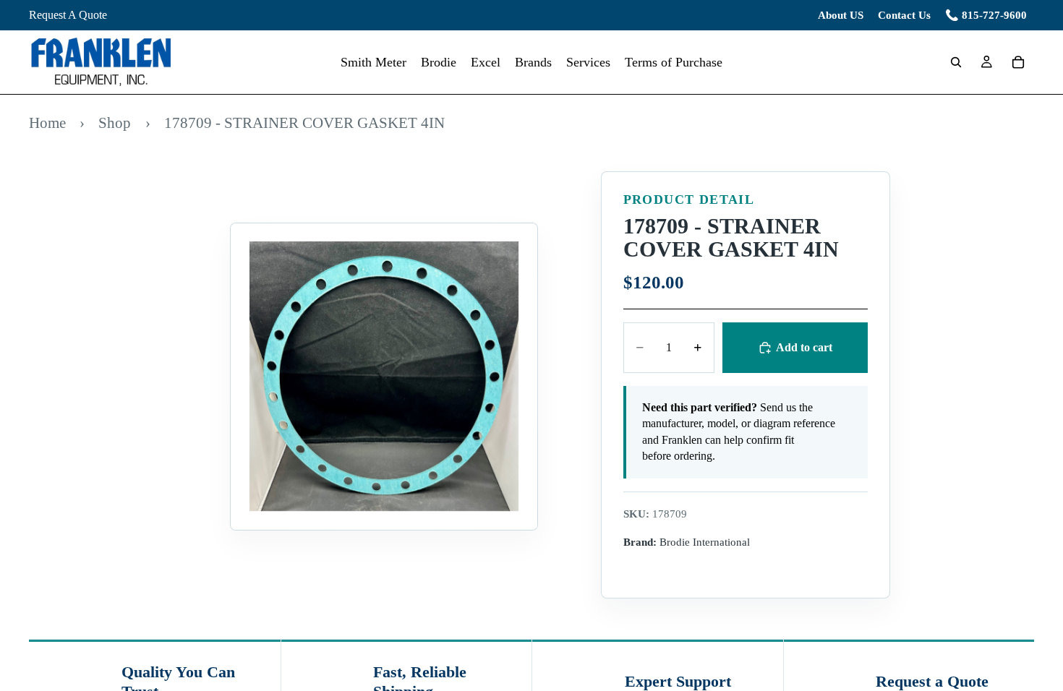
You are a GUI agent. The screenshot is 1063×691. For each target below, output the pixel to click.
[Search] (956, 62)
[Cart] (1018, 62)
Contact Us (904, 15)
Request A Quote (68, 15)
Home (47, 122)
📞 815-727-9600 (986, 15)
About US (840, 15)
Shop (114, 122)
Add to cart (804, 347)
